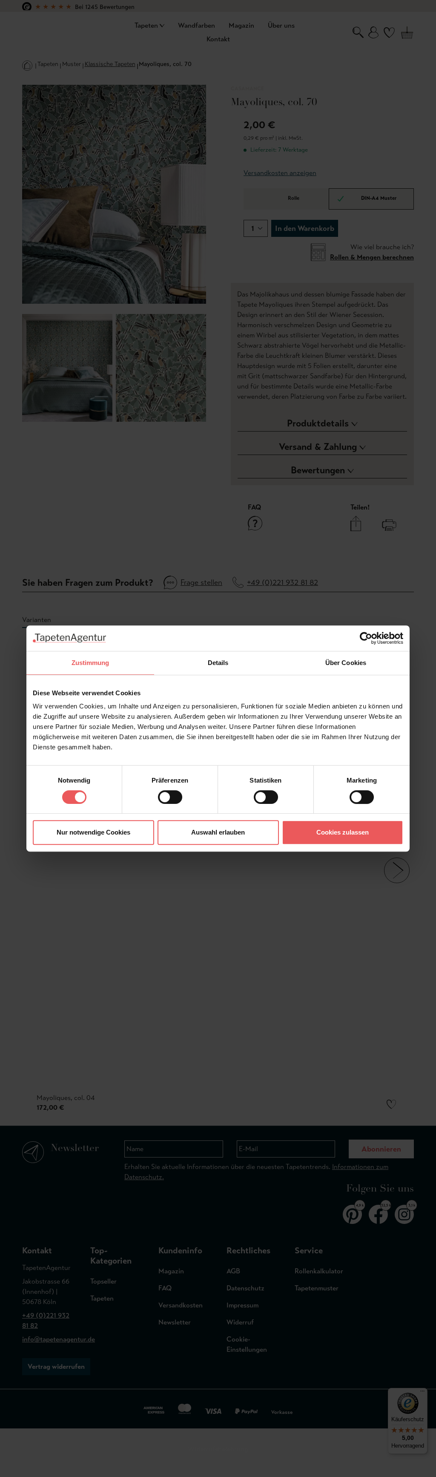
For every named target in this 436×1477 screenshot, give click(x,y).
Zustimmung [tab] (90, 662)
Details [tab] (218, 662)
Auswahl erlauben (218, 832)
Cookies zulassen (342, 832)
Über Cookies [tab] (345, 662)
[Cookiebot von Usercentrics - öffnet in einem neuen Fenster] (366, 638)
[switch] (170, 797)
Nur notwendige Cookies (93, 832)
